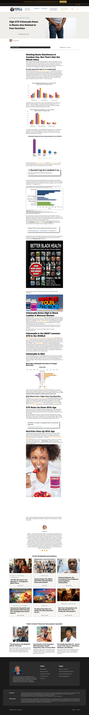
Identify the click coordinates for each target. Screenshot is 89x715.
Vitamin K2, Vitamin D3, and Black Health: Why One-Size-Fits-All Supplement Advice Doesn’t (20, 610)
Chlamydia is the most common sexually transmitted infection (40, 337)
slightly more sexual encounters (44, 70)
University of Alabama (39, 317)
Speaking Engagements (64, 676)
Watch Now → (63, 1)
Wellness (27, 17)
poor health (56, 403)
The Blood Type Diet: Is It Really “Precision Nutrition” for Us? (43, 610)
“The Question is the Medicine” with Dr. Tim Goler (20, 645)
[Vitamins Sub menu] (39, 8)
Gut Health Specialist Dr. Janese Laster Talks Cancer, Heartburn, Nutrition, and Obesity (68, 645)
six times (42, 222)
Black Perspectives (44, 671)
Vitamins (36, 8)
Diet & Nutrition (13, 17)
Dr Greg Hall (15, 40)
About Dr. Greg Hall (63, 669)
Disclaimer (74, 709)
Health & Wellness (27, 9)
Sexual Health (21, 17)
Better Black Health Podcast (65, 673)
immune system (31, 404)
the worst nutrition (38, 403)
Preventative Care (44, 676)
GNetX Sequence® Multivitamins (66, 671)
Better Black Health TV (64, 9)
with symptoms (39, 343)
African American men (40, 163)
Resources (44, 8)
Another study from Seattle (43, 321)
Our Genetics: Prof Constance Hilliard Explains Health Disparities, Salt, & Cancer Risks (44, 645)
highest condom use (54, 163)
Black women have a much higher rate (38, 397)
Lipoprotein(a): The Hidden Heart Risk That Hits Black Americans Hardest (43, 580)
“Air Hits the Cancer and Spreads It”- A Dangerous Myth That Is (19, 581)
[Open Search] (77, 9)
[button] (30, 47)
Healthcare (42, 678)
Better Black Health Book (53, 9)
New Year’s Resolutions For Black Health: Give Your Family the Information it (67, 609)
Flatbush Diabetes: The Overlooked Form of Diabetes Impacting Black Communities (68, 580)
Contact (78, 709)
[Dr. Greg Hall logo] (16, 9)
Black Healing (43, 669)
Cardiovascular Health (45, 673)
